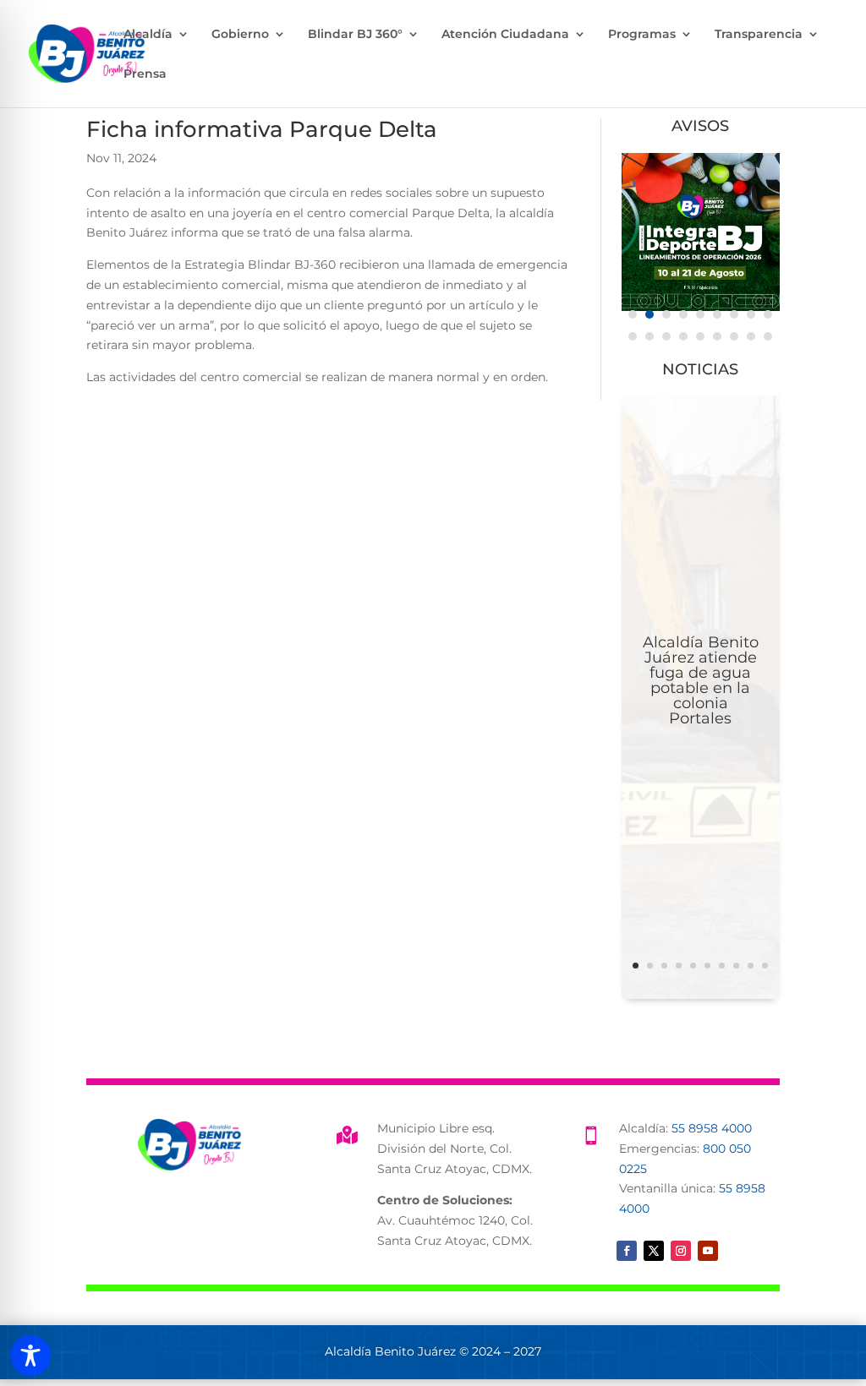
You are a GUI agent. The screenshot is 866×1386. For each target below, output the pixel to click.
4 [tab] (683, 314)
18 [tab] (768, 336)
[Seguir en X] (654, 1251)
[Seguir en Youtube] (708, 1251)
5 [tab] (700, 314)
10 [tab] (632, 336)
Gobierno (240, 34)
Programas (642, 34)
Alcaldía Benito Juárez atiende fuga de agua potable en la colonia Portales (701, 680)
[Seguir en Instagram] (681, 1251)
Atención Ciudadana (505, 34)
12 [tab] (666, 336)
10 (765, 966)
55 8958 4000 (711, 1128)
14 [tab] (700, 336)
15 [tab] (717, 336)
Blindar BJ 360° (355, 34)
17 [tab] (751, 336)
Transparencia (759, 34)
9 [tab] (768, 314)
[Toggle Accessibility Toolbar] (30, 1356)
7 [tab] (734, 314)
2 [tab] (649, 314)
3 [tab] (666, 314)
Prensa (145, 74)
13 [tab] (683, 336)
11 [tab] (649, 336)
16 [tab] (734, 336)
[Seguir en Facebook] (627, 1251)
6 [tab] (717, 314)
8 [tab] (751, 314)
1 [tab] (632, 314)
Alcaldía (148, 34)
